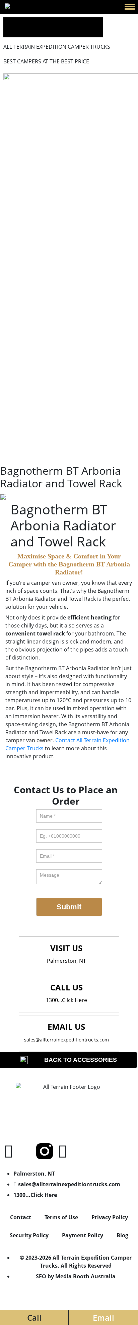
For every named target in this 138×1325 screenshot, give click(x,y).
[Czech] (14, 21)
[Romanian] (14, 31)
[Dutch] (23, 21)
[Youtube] (62, 1151)
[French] (52, 21)
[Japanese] (80, 21)
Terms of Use (61, 1217)
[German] (61, 21)
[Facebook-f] (8, 1151)
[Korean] (89, 21)
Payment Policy (82, 1235)
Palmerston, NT (66, 960)
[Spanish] (33, 31)
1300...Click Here (66, 1000)
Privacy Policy (109, 1217)
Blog (122, 1235)
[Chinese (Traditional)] (5, 21)
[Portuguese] (98, 21)
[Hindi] (70, 21)
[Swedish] (42, 31)
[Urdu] (61, 31)
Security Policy (29, 1235)
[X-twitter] (26, 1151)
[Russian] (23, 31)
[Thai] (52, 31)
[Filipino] (42, 21)
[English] (33, 21)
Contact (20, 1217)
